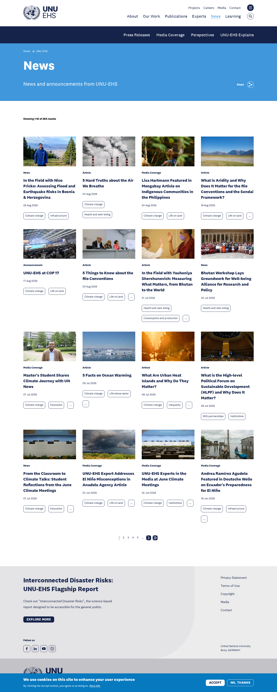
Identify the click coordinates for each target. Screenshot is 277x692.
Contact (235, 8)
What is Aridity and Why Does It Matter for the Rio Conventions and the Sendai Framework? (227, 189)
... (250, 215)
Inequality (175, 405)
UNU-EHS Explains (237, 34)
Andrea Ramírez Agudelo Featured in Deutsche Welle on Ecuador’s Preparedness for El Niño (226, 482)
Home (26, 51)
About (132, 16)
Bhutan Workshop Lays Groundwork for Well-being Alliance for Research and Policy (226, 281)
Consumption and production (161, 318)
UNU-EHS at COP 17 (41, 272)
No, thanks (240, 682)
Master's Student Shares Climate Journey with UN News (46, 381)
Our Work (151, 16)
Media (222, 8)
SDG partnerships (213, 416)
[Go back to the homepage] (40, 19)
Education (56, 405)
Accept (215, 682)
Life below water (119, 393)
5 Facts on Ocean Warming (107, 375)
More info (94, 686)
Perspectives (202, 34)
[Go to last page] (155, 538)
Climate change (34, 215)
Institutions (237, 416)
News (215, 16)
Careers (208, 8)
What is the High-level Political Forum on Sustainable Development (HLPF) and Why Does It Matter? (225, 386)
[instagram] (52, 648)
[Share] (250, 84)
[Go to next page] (149, 538)
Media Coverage (170, 34)
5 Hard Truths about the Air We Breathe (108, 183)
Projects (194, 8)
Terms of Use (230, 586)
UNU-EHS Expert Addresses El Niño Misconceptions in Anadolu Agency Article (108, 479)
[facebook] (26, 648)
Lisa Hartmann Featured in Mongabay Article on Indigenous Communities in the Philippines (167, 189)
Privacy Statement (234, 578)
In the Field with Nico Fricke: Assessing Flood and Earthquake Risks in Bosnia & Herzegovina (49, 189)
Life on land (175, 215)
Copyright (228, 594)
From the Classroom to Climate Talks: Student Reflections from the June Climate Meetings (47, 482)
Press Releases (136, 34)
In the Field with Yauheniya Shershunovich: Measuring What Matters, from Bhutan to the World (167, 281)
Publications (176, 16)
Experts (199, 16)
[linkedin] (35, 648)
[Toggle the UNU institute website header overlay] (250, 7)
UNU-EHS (41, 51)
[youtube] (43, 648)
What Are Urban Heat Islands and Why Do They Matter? (165, 381)
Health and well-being (97, 214)
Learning (233, 16)
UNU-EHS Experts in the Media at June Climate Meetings (164, 479)
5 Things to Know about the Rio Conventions (108, 275)
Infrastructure (58, 215)
